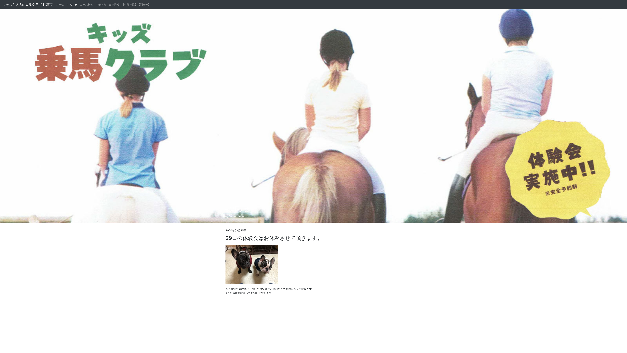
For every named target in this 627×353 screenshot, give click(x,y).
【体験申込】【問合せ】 (136, 4)
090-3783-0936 (257, 308)
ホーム (61, 4)
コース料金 (86, 4)
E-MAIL (278, 308)
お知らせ (72, 4)
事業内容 (101, 4)
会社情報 (114, 4)
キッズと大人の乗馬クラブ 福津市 (28, 5)
